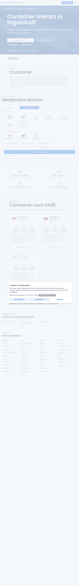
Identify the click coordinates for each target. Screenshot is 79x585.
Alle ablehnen (39, 299)
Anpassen (60, 299)
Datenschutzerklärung (47, 295)
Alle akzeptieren (19, 299)
